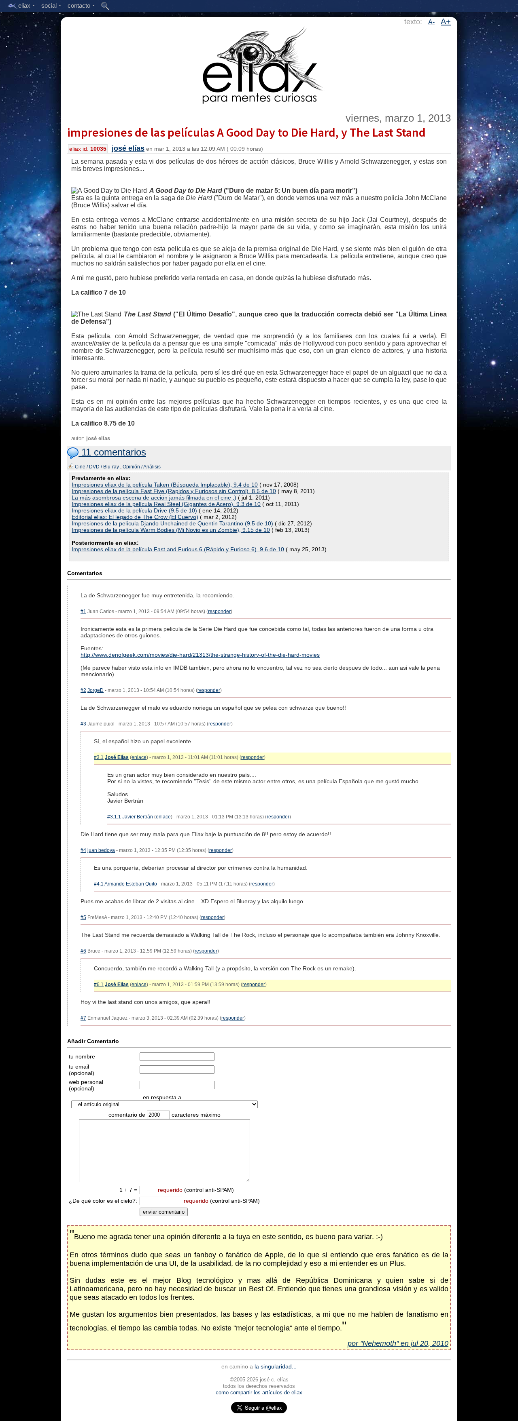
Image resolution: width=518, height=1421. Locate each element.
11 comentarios (112, 452)
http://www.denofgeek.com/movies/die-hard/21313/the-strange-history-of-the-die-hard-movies (200, 654)
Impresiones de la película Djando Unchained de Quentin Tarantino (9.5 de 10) (172, 523)
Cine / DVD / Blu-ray (97, 467)
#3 (83, 724)
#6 (83, 951)
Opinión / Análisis (142, 467)
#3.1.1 (114, 817)
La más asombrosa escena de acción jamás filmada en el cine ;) (154, 497)
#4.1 (99, 884)
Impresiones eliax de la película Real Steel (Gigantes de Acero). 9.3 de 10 (166, 504)
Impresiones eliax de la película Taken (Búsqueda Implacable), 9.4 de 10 (165, 484)
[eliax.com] (259, 64)
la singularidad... (276, 1366)
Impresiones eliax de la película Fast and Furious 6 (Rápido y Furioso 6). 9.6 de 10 (178, 549)
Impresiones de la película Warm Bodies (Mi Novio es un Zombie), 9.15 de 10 (171, 530)
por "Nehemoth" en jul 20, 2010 (398, 1343)
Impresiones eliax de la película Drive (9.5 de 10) (134, 510)
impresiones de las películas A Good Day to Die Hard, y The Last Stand (246, 132)
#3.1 (99, 757)
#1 (83, 611)
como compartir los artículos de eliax (259, 1392)
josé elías (128, 148)
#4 (83, 850)
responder (219, 611)
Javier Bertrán (137, 817)
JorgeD (95, 690)
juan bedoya (101, 850)
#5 (83, 917)
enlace (139, 757)
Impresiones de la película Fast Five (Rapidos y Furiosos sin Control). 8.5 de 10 (174, 491)
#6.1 (99, 984)
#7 (83, 1018)
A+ (446, 21)
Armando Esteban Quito (130, 884)
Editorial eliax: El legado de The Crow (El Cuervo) (135, 517)
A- (431, 22)
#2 (83, 690)
